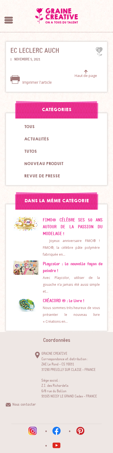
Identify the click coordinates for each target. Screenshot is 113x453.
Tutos (30, 151)
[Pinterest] (80, 431)
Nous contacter (24, 404)
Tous (29, 126)
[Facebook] (56, 431)
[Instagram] (33, 431)
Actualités (36, 139)
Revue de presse (42, 176)
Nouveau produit (43, 163)
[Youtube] (56, 445)
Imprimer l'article (36, 82)
